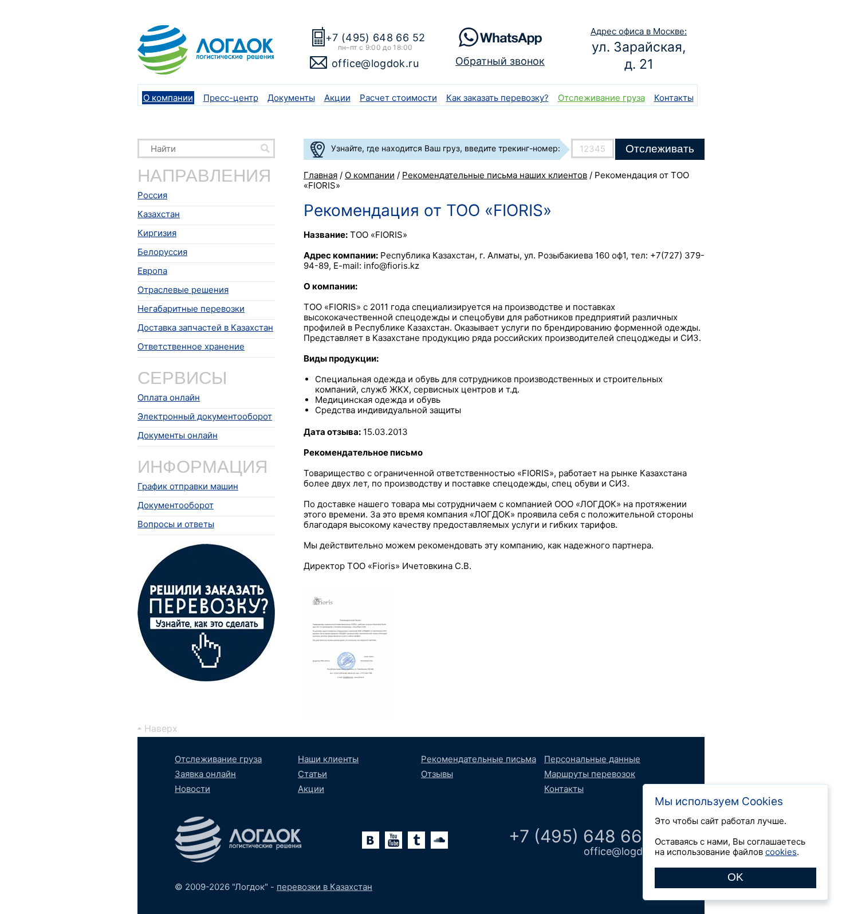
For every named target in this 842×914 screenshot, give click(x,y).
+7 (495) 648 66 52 (375, 38)
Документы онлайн (177, 435)
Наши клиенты (328, 759)
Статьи (312, 773)
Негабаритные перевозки (191, 308)
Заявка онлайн (205, 773)
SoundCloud (439, 840)
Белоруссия (162, 251)
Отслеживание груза (601, 97)
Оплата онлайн (168, 397)
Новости (192, 788)
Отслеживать (659, 149)
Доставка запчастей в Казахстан (205, 327)
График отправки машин (187, 486)
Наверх (161, 728)
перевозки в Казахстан (324, 886)
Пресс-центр (230, 97)
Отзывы (437, 773)
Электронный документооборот (204, 416)
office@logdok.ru (375, 63)
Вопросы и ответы (175, 524)
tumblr (416, 840)
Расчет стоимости (398, 97)
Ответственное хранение (191, 346)
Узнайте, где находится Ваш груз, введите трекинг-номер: (445, 148)
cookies (781, 851)
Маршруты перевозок (589, 773)
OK (735, 877)
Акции (337, 97)
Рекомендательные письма (478, 759)
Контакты (674, 97)
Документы (291, 97)
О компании (168, 97)
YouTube (393, 840)
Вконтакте (370, 840)
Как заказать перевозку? (497, 97)
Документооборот (175, 505)
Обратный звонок (500, 61)
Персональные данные (592, 759)
